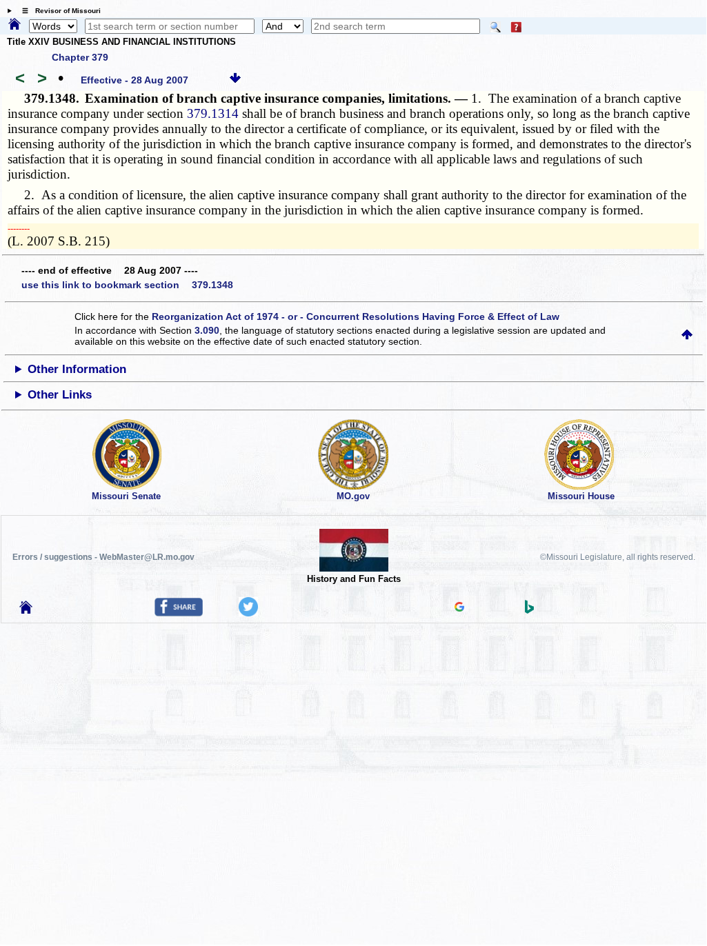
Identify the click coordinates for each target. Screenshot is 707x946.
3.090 (207, 330)
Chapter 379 (80, 57)
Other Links (60, 394)
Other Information (77, 369)
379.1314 (213, 113)
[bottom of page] (235, 79)
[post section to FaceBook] (179, 612)
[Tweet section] (248, 612)
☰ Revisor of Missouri (58, 10)
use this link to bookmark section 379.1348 (127, 284)
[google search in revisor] (459, 608)
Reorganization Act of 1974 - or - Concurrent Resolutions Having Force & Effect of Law (355, 316)
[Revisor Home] (26, 610)
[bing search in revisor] (530, 610)
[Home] (14, 25)
